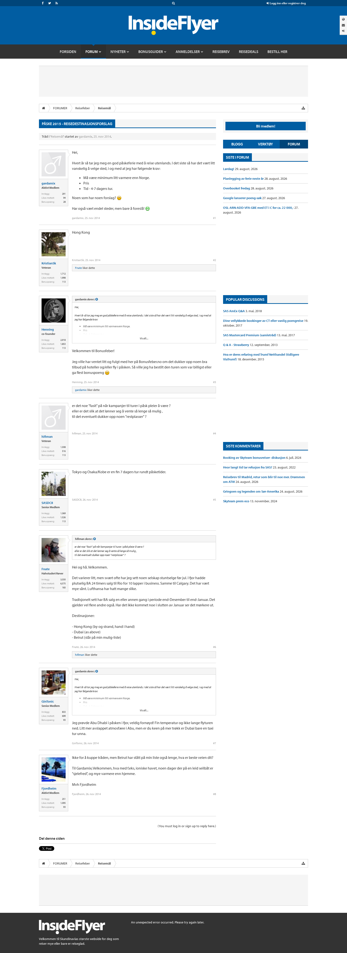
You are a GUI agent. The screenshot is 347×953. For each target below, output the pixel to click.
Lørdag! (229, 169)
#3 (214, 382)
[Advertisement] (265, 255)
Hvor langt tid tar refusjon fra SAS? (248, 467)
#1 (214, 218)
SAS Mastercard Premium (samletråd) (250, 335)
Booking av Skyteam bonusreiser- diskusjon (254, 457)
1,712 (63, 273)
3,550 (63, 579)
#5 (214, 499)
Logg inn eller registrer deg (287, 3)
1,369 (63, 513)
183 (64, 587)
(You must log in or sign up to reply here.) (187, 826)
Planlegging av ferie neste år (243, 178)
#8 (214, 794)
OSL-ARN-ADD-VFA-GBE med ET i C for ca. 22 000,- (258, 207)
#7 (214, 743)
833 (64, 711)
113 (64, 281)
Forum (294, 144)
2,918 (63, 339)
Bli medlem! (265, 126)
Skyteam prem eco (236, 501)
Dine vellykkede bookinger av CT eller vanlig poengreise (263, 321)
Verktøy (265, 144)
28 (64, 201)
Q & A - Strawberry (236, 345)
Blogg (237, 144)
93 (64, 719)
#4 (214, 433)
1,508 (63, 447)
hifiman (47, 436)
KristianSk (49, 263)
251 (64, 798)
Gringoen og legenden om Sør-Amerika (251, 491)
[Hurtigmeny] (303, 108)
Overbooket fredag (237, 188)
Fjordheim (49, 788)
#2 (214, 260)
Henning (48, 329)
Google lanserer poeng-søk (242, 198)
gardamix (85, 136)
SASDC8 (47, 503)
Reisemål (57, 136)
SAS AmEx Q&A (234, 311)
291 (64, 193)
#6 (214, 647)
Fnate (78, 268)
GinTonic (48, 701)
